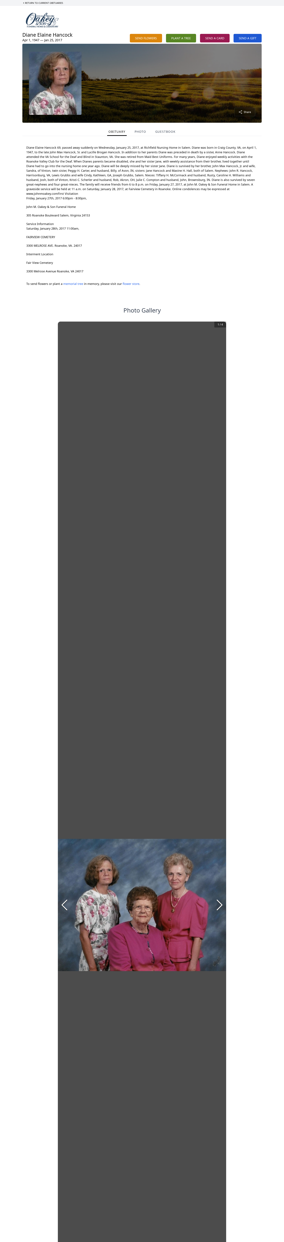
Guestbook (165, 132)
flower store (131, 284)
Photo (140, 132)
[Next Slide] (219, 905)
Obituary (116, 132)
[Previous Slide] (64, 905)
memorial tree (73, 284)
